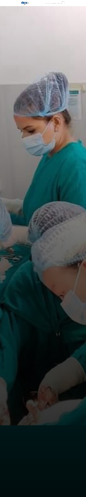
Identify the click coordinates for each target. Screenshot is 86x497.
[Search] (64, 3)
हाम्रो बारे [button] (61, 3)
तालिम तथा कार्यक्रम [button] (54, 3)
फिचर (48, 3)
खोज (46, 3)
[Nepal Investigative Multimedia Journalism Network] (25, 3)
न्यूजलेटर (58, 3)
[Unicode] (64, 1)
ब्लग (50, 3)
